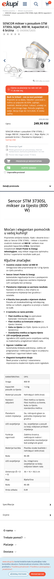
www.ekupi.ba (8, 561)
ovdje (9, 111)
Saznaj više (11, 139)
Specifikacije (8, 504)
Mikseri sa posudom (25, 11)
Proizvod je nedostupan (29, 161)
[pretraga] (36, 4)
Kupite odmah (28, 168)
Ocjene (6, 515)
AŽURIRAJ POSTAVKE (18, 574)
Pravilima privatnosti (20, 566)
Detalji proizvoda (11, 186)
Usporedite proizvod (16, 172)
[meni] (24, 4)
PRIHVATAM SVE (37, 574)
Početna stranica (9, 11)
